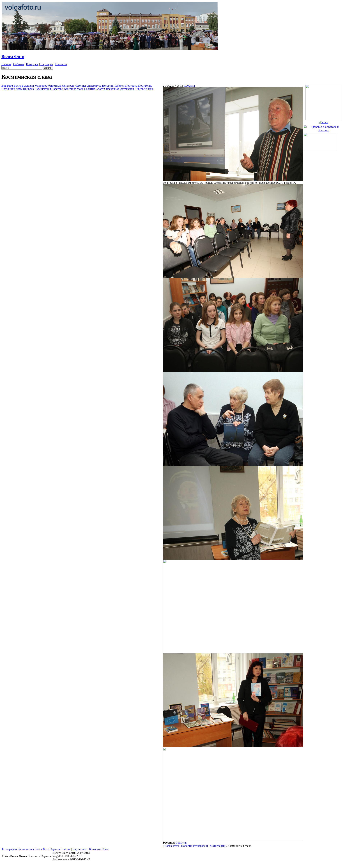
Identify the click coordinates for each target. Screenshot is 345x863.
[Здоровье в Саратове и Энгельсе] (323, 127)
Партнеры (46, 64)
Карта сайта (80, 849)
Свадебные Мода (72, 88)
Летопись (80, 85)
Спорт (100, 88)
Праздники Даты (11, 88)
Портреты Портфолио (138, 85)
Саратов (57, 88)
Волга (17, 85)
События (18, 64)
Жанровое (41, 85)
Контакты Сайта (99, 849)
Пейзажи (119, 85)
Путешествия (42, 88)
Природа (28, 88)
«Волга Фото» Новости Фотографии (185, 845)
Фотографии (218, 845)
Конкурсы (32, 64)
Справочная (111, 88)
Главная (6, 64)
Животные (54, 85)
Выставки (28, 85)
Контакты (61, 64)
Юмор (149, 88)
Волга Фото (12, 56)
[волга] (323, 121)
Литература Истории (100, 85)
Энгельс (140, 88)
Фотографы (127, 88)
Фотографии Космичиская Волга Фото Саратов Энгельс (36, 849)
